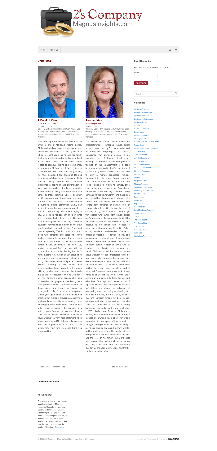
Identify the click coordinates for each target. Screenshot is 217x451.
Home (42, 49)
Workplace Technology (143, 236)
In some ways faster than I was (51, 366)
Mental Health (64, 134)
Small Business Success (144, 210)
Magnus (41, 134)
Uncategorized (140, 229)
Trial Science (139, 226)
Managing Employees (143, 187)
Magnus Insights (51, 134)
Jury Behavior (139, 151)
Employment (139, 132)
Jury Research (140, 161)
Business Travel (140, 122)
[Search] (176, 93)
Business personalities (143, 115)
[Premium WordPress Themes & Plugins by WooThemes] (173, 438)
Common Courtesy (141, 128)
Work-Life (41, 136)
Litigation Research (142, 171)
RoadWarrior (139, 206)
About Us (54, 49)
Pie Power (138, 200)
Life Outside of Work (70, 131)
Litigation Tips (139, 174)
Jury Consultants (141, 154)
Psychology (75, 134)
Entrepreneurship (141, 135)
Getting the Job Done (142, 138)
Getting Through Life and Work (58, 128)
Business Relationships (143, 119)
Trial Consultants (141, 219)
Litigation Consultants (143, 167)
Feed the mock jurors (120, 366)
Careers (137, 125)
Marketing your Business (144, 190)
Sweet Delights (140, 213)
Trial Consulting (140, 223)
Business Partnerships (143, 112)
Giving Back (76, 128)
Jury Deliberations (141, 158)
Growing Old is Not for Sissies (49, 131)
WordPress (151, 438)
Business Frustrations (142, 109)
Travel (136, 216)
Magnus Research (141, 184)
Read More (59, 427)
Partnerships (139, 197)
